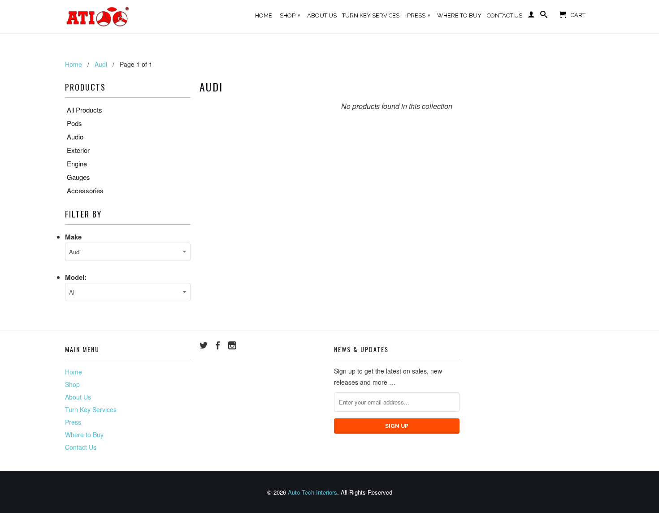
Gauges (78, 177)
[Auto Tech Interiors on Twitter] (203, 345)
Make (73, 237)
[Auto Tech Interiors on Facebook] (218, 345)
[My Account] (531, 16)
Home (263, 15)
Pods (74, 123)
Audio (75, 136)
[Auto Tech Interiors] (98, 17)
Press (418, 15)
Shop (290, 15)
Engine (77, 163)
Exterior (78, 150)
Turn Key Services (370, 15)
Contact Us (504, 15)
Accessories (85, 190)
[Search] (543, 16)
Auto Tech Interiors (312, 492)
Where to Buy (459, 15)
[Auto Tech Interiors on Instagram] (232, 345)
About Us (322, 15)
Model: (76, 277)
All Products (84, 109)
